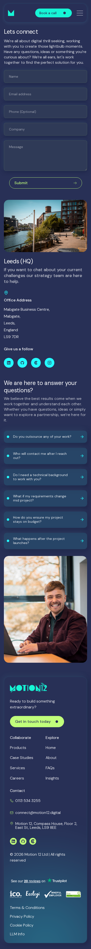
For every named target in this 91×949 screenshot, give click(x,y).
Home (51, 747)
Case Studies (21, 757)
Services (17, 767)
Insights (52, 778)
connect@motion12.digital (38, 812)
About (51, 757)
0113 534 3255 (28, 800)
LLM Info (17, 934)
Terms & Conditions (27, 907)
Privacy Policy (22, 916)
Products (18, 747)
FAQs (50, 767)
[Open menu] (80, 13)
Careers (17, 778)
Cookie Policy (21, 925)
